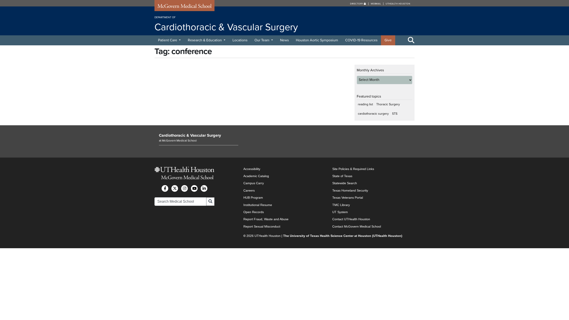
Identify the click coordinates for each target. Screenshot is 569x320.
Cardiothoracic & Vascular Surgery (190, 135)
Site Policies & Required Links (353, 169)
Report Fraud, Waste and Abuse (266, 219)
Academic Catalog (256, 176)
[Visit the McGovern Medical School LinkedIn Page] (204, 188)
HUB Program (253, 197)
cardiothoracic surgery (373, 114)
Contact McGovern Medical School (356, 226)
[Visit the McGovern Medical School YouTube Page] (194, 188)
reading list (365, 104)
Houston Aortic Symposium (317, 40)
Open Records (253, 212)
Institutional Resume (257, 205)
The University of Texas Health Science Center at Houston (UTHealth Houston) (342, 236)
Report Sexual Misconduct (261, 226)
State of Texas (342, 176)
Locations (239, 40)
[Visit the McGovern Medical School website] (184, 7)
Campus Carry (253, 183)
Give (388, 40)
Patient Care (168, 40)
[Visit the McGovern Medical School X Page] (174, 188)
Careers (249, 190)
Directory (357, 3)
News (284, 40)
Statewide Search (344, 183)
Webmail (376, 3)
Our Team (262, 40)
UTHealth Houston (398, 3)
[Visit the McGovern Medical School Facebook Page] (165, 188)
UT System (340, 212)
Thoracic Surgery (388, 104)
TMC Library (341, 205)
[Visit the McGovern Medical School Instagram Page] (184, 188)
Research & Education (205, 40)
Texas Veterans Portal (347, 197)
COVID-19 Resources (361, 40)
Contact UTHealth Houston (351, 219)
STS (394, 114)
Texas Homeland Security (350, 190)
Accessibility (251, 169)
